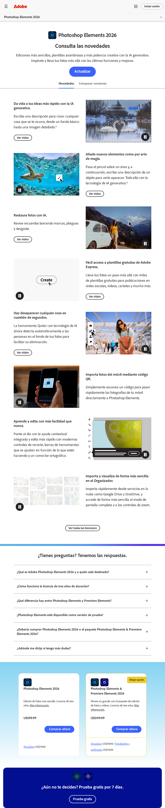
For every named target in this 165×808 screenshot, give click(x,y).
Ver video (23, 138)
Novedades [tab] (66, 83)
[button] (136, 6)
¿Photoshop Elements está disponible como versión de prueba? (60, 615)
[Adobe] (20, 6)
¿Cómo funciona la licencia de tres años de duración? (53, 586)
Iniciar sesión (152, 6)
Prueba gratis (82, 799)
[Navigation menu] (6, 6)
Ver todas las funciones (82, 528)
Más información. (39, 705)
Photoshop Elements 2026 (22, 17)
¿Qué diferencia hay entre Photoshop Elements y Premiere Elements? (64, 601)
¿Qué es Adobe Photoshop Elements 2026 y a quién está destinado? (63, 572)
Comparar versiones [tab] (92, 83)
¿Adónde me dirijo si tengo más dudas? (44, 648)
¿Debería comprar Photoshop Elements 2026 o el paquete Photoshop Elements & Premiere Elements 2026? (79, 631)
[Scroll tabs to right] (162, 84)
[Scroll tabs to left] (3, 84)
